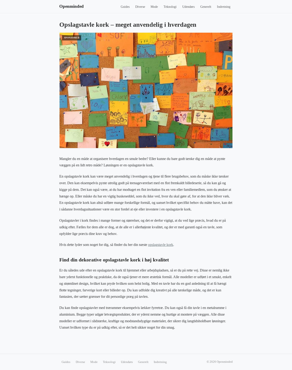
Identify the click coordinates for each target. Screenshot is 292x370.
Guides (125, 6)
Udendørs (188, 6)
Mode (154, 6)
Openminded (71, 6)
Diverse (140, 6)
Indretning (223, 6)
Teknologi (170, 6)
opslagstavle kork (160, 245)
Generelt (205, 6)
